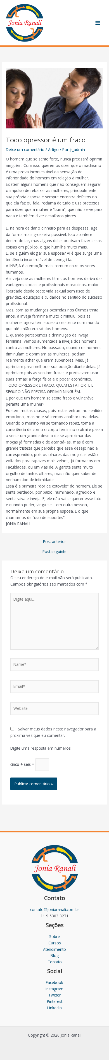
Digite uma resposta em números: (41, 748)
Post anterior (54, 542)
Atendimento (54, 949)
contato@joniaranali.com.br (54, 909)
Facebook (54, 982)
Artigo (53, 149)
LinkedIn (54, 1007)
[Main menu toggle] (98, 22)
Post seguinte (54, 552)
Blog (55, 955)
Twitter (54, 995)
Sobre (54, 936)
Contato (55, 961)
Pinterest (54, 1001)
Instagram (54, 988)
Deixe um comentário (25, 149)
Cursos (54, 943)
